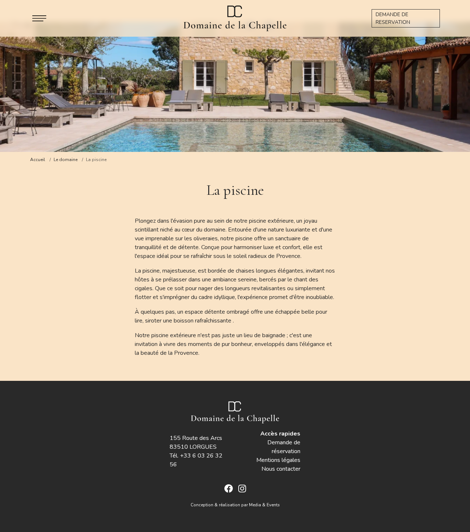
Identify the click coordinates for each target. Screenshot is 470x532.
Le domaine (65, 160)
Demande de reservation (393, 18)
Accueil (37, 160)
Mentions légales (278, 460)
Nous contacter (280, 469)
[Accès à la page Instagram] (242, 489)
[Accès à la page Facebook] (228, 489)
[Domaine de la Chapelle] (235, 18)
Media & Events (264, 505)
